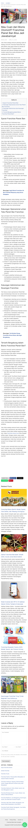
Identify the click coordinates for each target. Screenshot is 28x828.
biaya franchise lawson (6, 767)
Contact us (20, 819)
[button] (24, 824)
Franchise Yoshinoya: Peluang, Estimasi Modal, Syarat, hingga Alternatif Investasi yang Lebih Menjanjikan (12, 783)
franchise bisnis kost (13, 433)
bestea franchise (5, 770)
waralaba (8, 3)
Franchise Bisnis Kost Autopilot (14, 822)
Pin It (11, 480)
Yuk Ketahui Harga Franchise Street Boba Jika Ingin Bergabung (12, 335)
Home (2, 3)
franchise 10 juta (5, 773)
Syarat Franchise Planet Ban (10, 103)
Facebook (13, 478)
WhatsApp (5, 480)
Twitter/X (21, 478)
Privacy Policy (13, 819)
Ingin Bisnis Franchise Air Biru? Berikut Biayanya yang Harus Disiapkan (13, 192)
